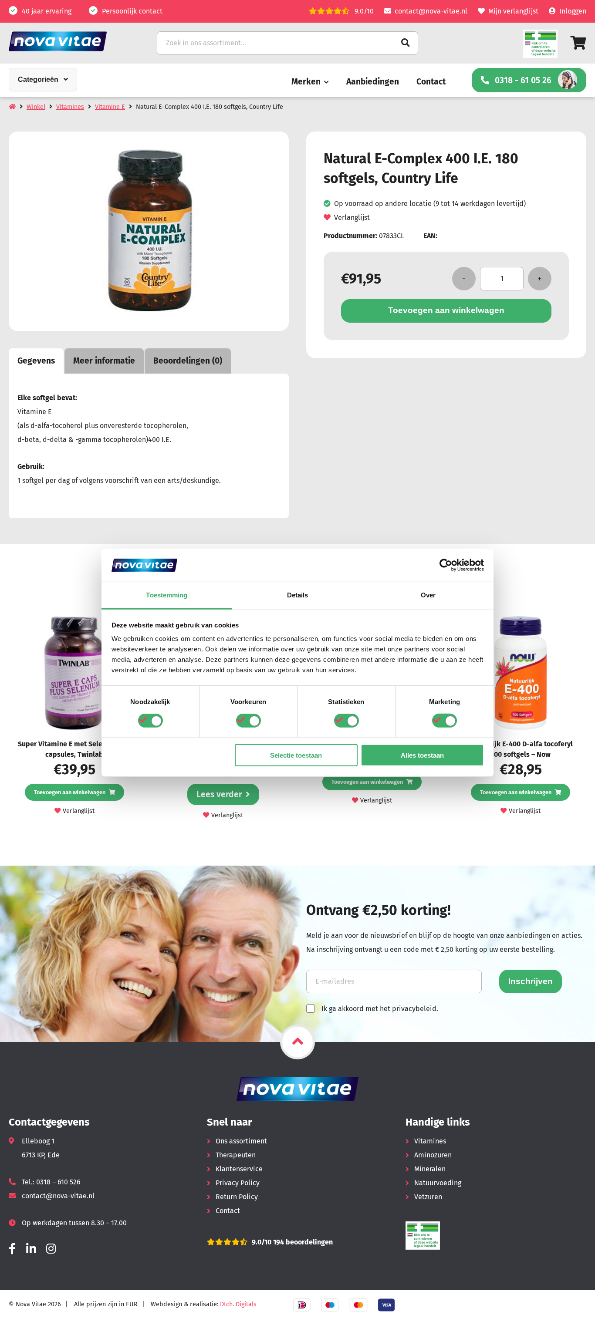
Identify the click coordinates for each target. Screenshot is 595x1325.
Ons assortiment (241, 1141)
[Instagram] (51, 1249)
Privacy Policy (238, 1183)
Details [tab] (297, 595)
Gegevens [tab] (36, 361)
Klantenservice (239, 1169)
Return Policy (237, 1197)
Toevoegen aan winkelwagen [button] (69, 792)
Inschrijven (530, 981)
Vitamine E (110, 107)
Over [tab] (428, 595)
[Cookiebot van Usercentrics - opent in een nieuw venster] (446, 565)
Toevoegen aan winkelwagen (446, 310)
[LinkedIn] (31, 1249)
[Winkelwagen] (578, 43)
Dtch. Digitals (238, 1304)
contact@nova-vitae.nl (431, 11)
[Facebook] (12, 1249)
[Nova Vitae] (70, 41)
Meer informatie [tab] (104, 361)
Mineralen (430, 1169)
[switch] (248, 720)
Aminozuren (433, 1155)
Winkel (36, 107)
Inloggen (572, 11)
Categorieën (38, 79)
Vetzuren (428, 1197)
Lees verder (219, 794)
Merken (306, 82)
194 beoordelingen (302, 1242)
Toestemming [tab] (166, 595)
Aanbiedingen (372, 82)
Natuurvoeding (437, 1183)
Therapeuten (236, 1155)
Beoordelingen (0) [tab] (187, 361)
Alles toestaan (422, 755)
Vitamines (70, 107)
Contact (431, 82)
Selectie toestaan (296, 755)
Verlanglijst (352, 217)
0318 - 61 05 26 (523, 80)
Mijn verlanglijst (513, 11)
